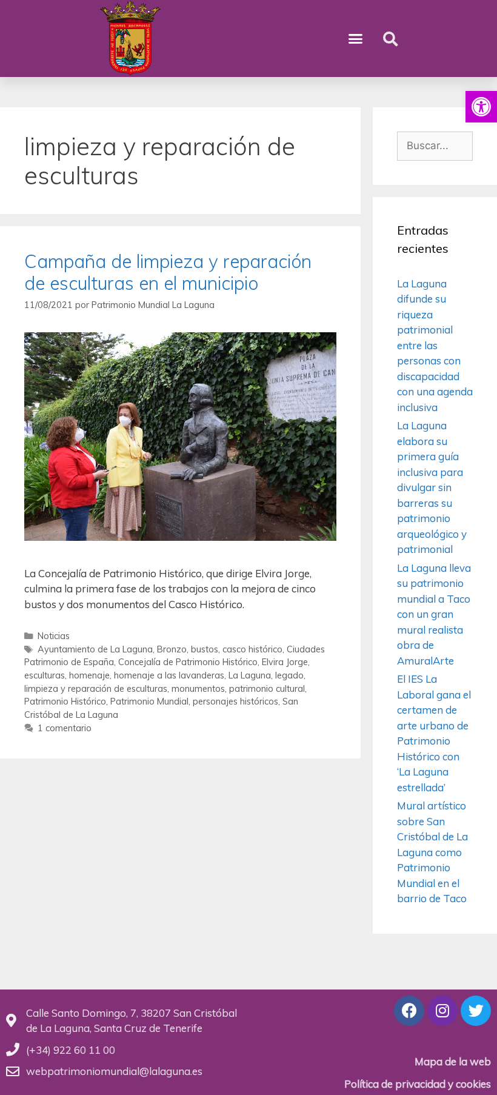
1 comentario (65, 728)
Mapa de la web (453, 1061)
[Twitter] (476, 1011)
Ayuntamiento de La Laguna (95, 649)
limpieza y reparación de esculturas (95, 688)
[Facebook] (409, 1011)
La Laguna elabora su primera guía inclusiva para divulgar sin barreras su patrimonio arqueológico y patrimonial (432, 487)
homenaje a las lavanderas (169, 675)
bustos (204, 649)
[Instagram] (442, 1011)
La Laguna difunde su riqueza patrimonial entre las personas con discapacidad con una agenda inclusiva (435, 345)
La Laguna (249, 675)
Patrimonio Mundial (149, 701)
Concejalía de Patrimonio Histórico (188, 662)
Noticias (54, 635)
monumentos (198, 688)
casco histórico (252, 649)
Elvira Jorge (285, 662)
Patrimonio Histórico (65, 701)
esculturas (44, 675)
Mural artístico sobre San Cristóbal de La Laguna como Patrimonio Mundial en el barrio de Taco (432, 852)
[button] (481, 106)
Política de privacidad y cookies (417, 1083)
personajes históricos (235, 701)
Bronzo (172, 649)
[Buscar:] (435, 145)
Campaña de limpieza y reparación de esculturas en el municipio (168, 272)
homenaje (89, 675)
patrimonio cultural (267, 688)
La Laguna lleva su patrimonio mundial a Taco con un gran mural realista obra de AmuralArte (434, 614)
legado (289, 675)
